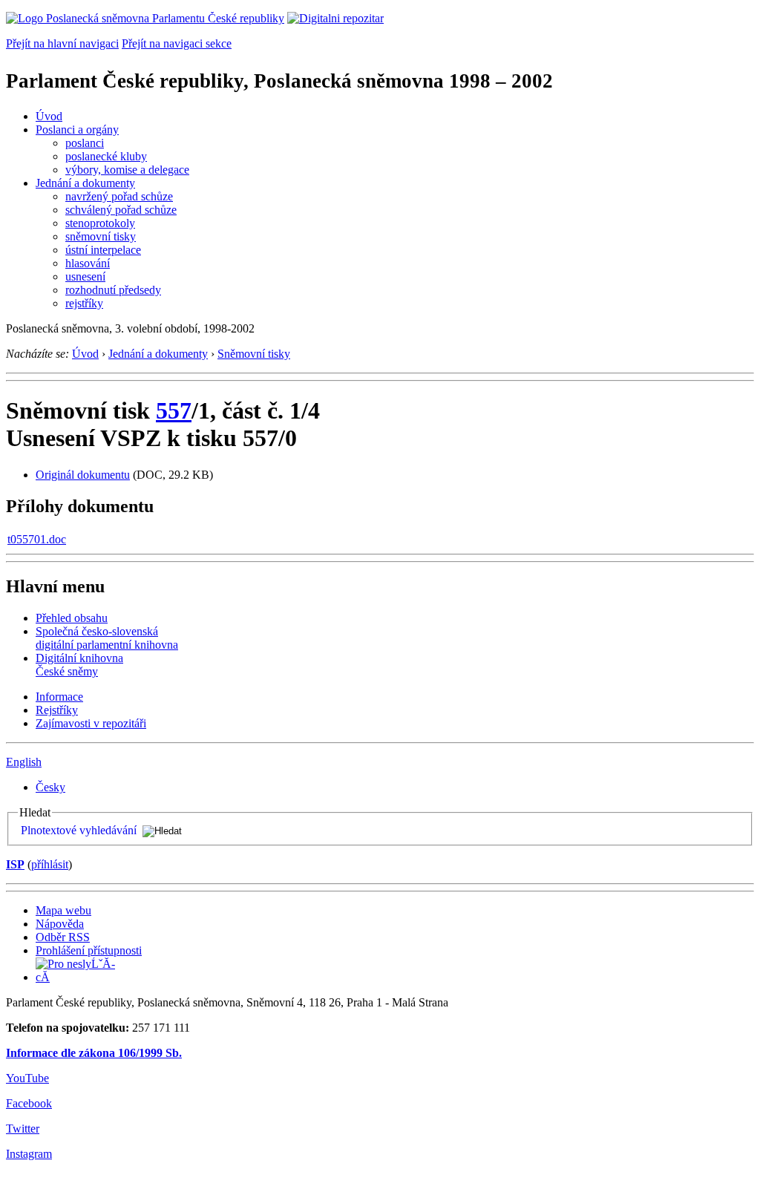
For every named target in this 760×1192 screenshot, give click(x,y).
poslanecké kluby (106, 156)
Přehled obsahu (72, 618)
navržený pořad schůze (119, 196)
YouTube (27, 1078)
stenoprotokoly (100, 223)
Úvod (49, 116)
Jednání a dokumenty (85, 183)
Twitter (22, 1128)
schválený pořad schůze (121, 209)
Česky (50, 787)
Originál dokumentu (83, 474)
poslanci (84, 143)
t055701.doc (36, 539)
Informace (59, 696)
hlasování (87, 263)
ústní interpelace (103, 249)
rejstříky (84, 303)
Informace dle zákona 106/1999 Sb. (94, 1053)
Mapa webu (63, 910)
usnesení (85, 276)
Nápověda (60, 923)
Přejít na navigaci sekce (177, 43)
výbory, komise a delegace (127, 169)
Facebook (29, 1103)
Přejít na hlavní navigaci (62, 43)
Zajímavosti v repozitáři (91, 723)
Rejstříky (57, 710)
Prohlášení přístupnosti (89, 950)
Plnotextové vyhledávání (79, 830)
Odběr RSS (63, 937)
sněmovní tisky (100, 236)
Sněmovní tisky (253, 353)
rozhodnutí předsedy (113, 290)
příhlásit (49, 864)
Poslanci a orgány (77, 129)
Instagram (29, 1153)
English (24, 762)
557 (173, 410)
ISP (15, 864)
